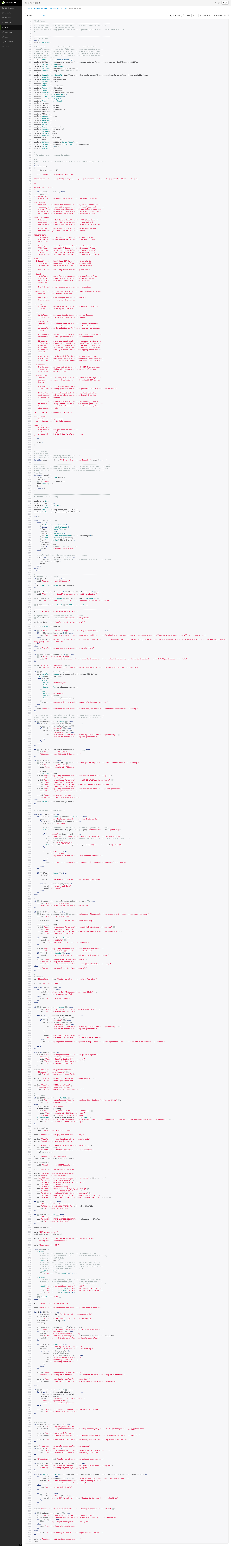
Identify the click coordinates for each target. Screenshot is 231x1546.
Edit (195, 15)
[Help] (219, 3)
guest (30, 8)
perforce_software (40, 8)
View (30, 15)
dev (62, 8)
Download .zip (206, 15)
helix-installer (54, 8)
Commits (41, 15)
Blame (178, 15)
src (66, 8)
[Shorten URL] (170, 15)
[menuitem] (11, 8)
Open (188, 15)
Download (221, 15)
